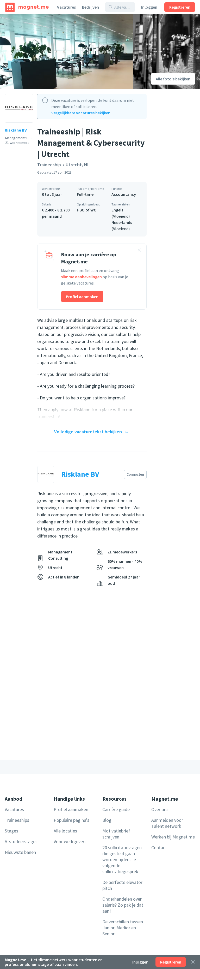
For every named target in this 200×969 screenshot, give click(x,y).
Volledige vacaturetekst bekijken (88, 432)
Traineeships (17, 820)
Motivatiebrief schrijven (116, 834)
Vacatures (66, 7)
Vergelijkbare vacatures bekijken (80, 112)
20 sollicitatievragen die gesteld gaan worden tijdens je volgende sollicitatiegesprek (122, 859)
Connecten (135, 474)
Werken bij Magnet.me (173, 837)
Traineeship (49, 165)
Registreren (179, 7)
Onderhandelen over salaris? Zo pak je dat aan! (122, 905)
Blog (106, 820)
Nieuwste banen (20, 852)
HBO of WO (87, 209)
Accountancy (123, 194)
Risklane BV (16, 130)
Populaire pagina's (71, 820)
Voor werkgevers (70, 841)
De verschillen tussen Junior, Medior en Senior (122, 928)
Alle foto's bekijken (173, 78)
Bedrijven (90, 7)
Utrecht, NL (78, 165)
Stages (11, 831)
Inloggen (149, 7)
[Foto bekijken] (66, 51)
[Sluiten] (193, 962)
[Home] (27, 7)
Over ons (159, 809)
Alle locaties (65, 831)
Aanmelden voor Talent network (167, 823)
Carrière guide (116, 809)
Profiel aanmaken (82, 296)
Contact (159, 847)
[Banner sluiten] (139, 251)
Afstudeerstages (21, 841)
